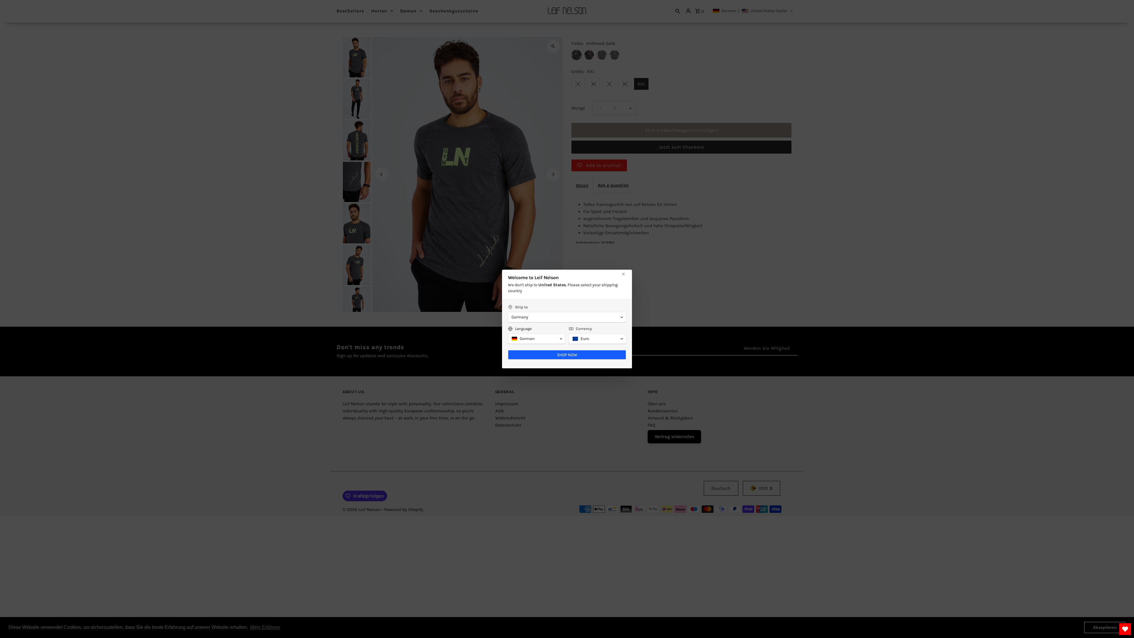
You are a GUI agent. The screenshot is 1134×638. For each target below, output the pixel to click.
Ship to (521, 307)
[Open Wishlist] (1125, 629)
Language (523, 328)
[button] (567, 317)
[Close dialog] (623, 274)
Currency (584, 328)
